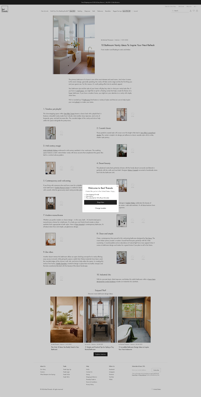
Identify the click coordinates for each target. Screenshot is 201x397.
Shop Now (100, 202)
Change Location (100, 208)
